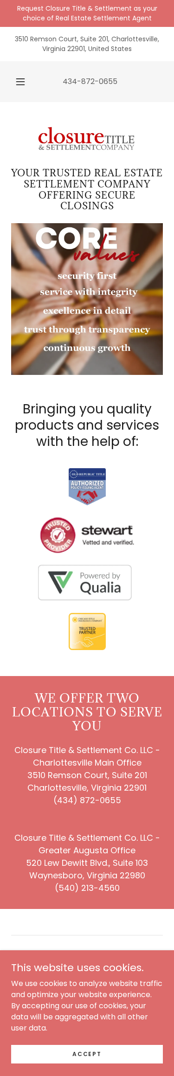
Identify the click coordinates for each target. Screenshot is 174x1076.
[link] (87, 138)
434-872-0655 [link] (90, 81)
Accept (86, 1053)
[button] (20, 81)
